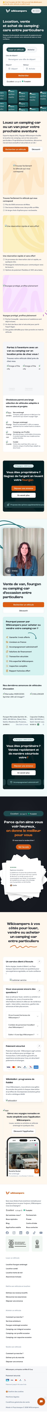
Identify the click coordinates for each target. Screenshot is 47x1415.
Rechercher (23, 75)
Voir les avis (23, 847)
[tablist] (21, 49)
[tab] (16, 49)
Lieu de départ (11, 55)
